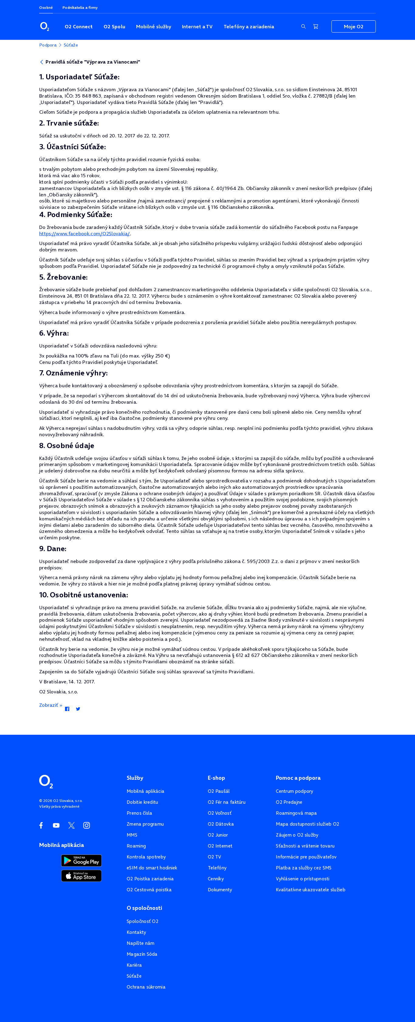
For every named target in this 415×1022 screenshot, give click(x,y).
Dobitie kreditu (142, 802)
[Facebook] (67, 709)
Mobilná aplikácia (145, 791)
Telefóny (217, 868)
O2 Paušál (219, 791)
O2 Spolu (114, 26)
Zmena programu (145, 824)
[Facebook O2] (41, 825)
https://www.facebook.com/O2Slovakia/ (84, 233)
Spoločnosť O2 (142, 921)
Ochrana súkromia (146, 987)
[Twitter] (78, 709)
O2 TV (214, 857)
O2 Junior (218, 835)
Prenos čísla (140, 813)
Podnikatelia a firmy (80, 7)
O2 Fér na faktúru (226, 802)
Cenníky (216, 878)
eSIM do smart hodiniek (152, 868)
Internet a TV (197, 26)
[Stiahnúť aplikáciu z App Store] (81, 875)
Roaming (136, 846)
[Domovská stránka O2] (46, 781)
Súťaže (134, 976)
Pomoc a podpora (298, 778)
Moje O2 (353, 26)
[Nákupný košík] (316, 26)
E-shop (216, 778)
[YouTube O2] (56, 825)
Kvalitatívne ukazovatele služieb (310, 889)
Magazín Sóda (142, 954)
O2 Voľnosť (220, 813)
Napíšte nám (140, 943)
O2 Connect (79, 26)
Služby (135, 778)
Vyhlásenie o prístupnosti (303, 878)
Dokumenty (220, 889)
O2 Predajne (289, 802)
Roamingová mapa (296, 813)
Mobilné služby (153, 26)
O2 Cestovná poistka (149, 889)
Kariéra (134, 965)
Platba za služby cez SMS (303, 868)
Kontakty (136, 932)
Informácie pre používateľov (306, 857)
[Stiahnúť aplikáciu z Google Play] (81, 860)
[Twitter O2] (71, 825)
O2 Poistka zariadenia (150, 878)
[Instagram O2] (86, 825)
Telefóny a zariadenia (249, 26)
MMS (132, 835)
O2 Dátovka (221, 824)
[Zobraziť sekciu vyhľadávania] (303, 26)
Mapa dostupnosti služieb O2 (307, 824)
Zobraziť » (50, 705)
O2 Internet (220, 846)
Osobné (46, 7)
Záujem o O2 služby (297, 835)
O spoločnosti (144, 908)
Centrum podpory (295, 791)
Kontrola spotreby (146, 857)
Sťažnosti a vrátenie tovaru (305, 846)
